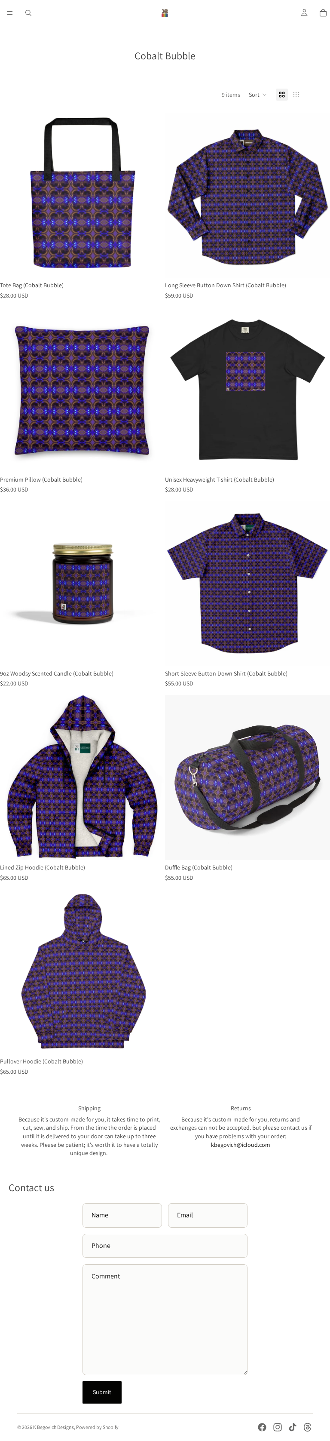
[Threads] (307, 1427)
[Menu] (10, 13)
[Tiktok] (292, 1427)
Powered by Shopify (97, 1427)
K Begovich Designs (53, 1427)
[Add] (151, 265)
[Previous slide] (178, 195)
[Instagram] (277, 1427)
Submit (102, 1392)
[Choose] (316, 265)
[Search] (28, 12)
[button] (258, 94)
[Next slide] (317, 195)
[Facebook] (262, 1427)
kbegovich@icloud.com (240, 1145)
